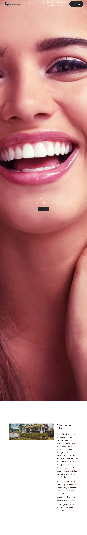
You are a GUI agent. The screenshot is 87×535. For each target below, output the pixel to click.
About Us (43, 209)
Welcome (31, 3)
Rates (57, 3)
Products (52, 5)
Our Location (40, 3)
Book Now (76, 4)
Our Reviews (62, 5)
